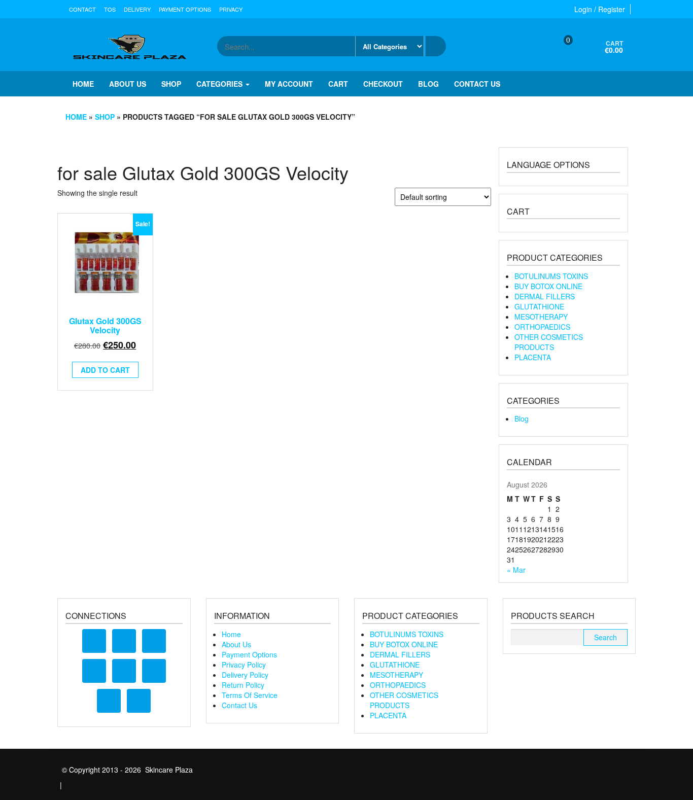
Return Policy (243, 685)
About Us (236, 644)
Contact (82, 9)
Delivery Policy (245, 675)
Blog (428, 84)
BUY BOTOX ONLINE (548, 286)
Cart (338, 84)
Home (83, 84)
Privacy (230, 9)
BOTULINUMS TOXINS (551, 276)
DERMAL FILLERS (544, 296)
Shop (171, 84)
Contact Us (239, 705)
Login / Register (599, 9)
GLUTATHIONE (539, 306)
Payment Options (185, 9)
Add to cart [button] (105, 370)
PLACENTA (532, 357)
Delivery (137, 9)
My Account (289, 84)
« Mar (516, 570)
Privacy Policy (244, 664)
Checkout (383, 84)
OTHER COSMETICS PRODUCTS (548, 342)
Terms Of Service (250, 695)
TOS (110, 9)
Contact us (477, 84)
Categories (220, 84)
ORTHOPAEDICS (542, 327)
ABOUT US (127, 84)
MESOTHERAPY (541, 316)
